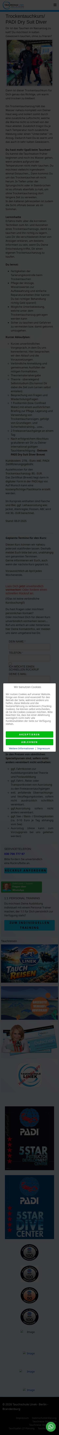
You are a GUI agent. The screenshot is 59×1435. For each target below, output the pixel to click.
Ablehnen (29, 742)
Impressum (43, 748)
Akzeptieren (29, 734)
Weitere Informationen (21, 748)
